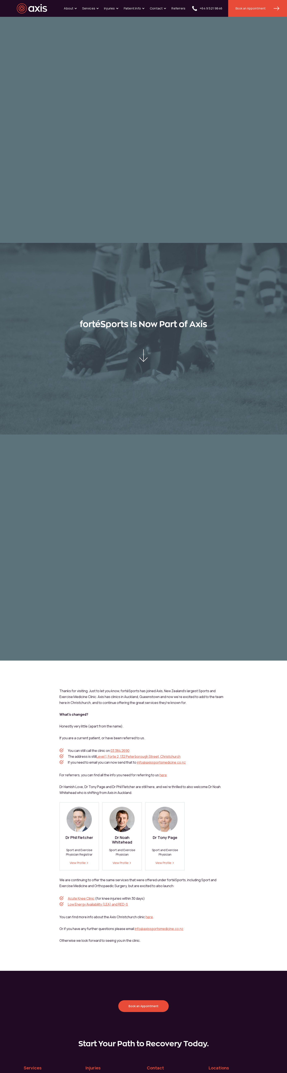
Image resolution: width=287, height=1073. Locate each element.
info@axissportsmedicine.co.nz (161, 762)
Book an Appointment (251, 8)
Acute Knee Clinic (81, 898)
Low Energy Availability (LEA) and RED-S (98, 904)
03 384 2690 (120, 750)
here (163, 775)
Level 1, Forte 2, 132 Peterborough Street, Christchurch (138, 756)
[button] (70, 8)
